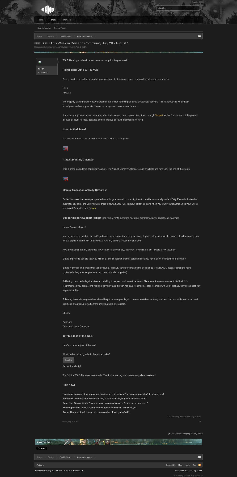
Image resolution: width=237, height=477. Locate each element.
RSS (199, 465)
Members (67, 20)
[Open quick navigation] (199, 36)
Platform (40, 465)
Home (40, 20)
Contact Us (171, 465)
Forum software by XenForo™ (59, 471)
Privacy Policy (196, 471)
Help (180, 465)
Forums (53, 20)
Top (194, 465)
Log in (194, 2)
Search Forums (44, 28)
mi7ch (72, 47)
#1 (200, 422)
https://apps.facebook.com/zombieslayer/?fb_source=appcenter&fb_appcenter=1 (123, 394)
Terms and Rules (181, 471)
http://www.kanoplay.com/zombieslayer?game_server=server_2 (116, 403)
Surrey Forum (197, 476)
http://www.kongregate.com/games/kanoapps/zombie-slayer (106, 407)
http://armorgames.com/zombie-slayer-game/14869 (104, 412)
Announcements (53, 47)
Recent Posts (60, 28)
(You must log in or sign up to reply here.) (185, 434)
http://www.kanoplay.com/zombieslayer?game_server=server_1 (115, 398)
